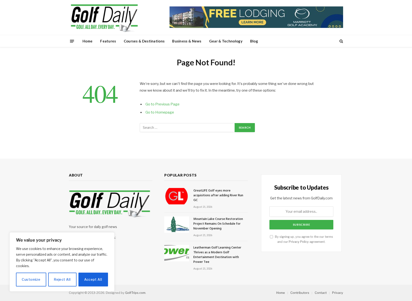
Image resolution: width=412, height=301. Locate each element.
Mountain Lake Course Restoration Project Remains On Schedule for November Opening (218, 224)
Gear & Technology (225, 41)
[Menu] (72, 40)
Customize (31, 279)
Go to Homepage (159, 112)
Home (87, 41)
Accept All (93, 279)
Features (108, 41)
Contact (321, 293)
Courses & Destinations (144, 41)
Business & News (186, 41)
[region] (62, 261)
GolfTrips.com (135, 293)
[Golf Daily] (104, 17)
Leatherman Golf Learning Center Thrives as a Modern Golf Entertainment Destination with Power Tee (217, 255)
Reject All (62, 279)
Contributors (299, 293)
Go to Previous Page (162, 104)
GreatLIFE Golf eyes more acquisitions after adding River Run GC (218, 195)
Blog (254, 41)
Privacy (337, 293)
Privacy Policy (299, 242)
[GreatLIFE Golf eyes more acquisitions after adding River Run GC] (176, 196)
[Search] (341, 41)
